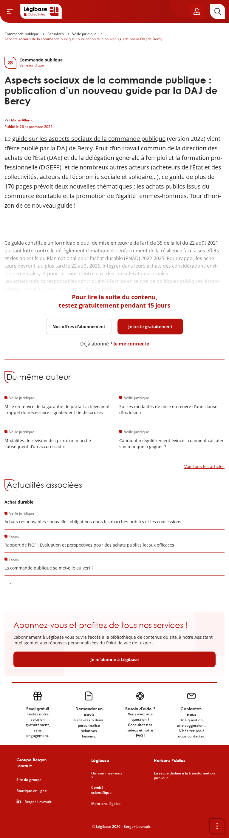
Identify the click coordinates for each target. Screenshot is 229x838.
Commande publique (21, 33)
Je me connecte (131, 343)
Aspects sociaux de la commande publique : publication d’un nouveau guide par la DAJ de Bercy (83, 38)
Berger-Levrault (38, 802)
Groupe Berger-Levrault (31, 762)
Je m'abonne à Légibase (114, 659)
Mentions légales (105, 803)
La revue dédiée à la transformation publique (184, 776)
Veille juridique (84, 33)
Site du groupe (28, 779)
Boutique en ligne (31, 790)
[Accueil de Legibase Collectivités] (41, 11)
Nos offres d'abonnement (78, 326)
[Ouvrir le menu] (10, 11)
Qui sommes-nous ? (106, 776)
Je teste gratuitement (150, 326)
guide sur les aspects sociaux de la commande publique (88, 139)
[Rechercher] (217, 11)
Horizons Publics (169, 760)
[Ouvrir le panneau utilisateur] (196, 11)
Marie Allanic (22, 120)
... (10, 581)
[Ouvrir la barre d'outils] (217, 826)
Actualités (55, 33)
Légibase (100, 760)
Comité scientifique (101, 790)
